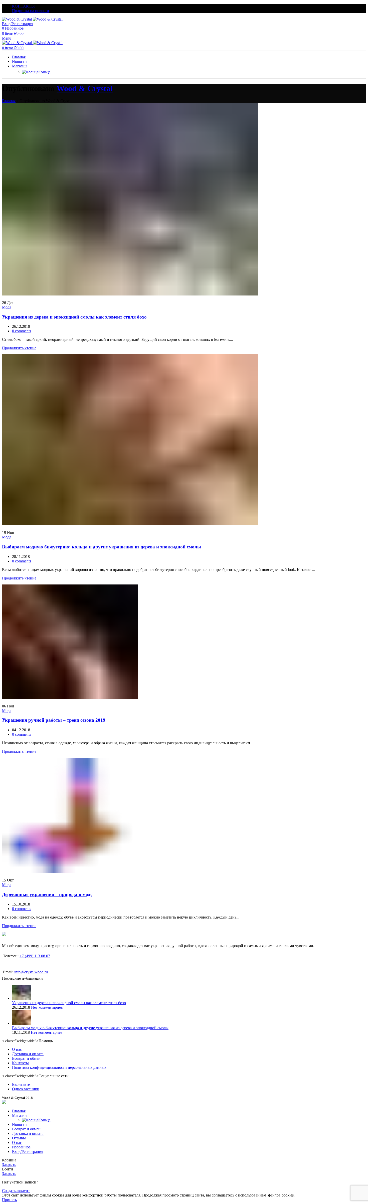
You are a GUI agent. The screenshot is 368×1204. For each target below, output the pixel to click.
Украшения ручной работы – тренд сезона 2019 (53, 720)
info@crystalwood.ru (31, 972)
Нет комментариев (47, 1007)
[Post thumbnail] (21, 998)
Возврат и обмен (26, 1058)
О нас (17, 1049)
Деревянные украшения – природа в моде (47, 894)
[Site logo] (17, 19)
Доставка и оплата (28, 1054)
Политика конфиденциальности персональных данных (59, 1067)
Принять (9, 1199)
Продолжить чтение (19, 348)
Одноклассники (25, 1089)
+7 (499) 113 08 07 (35, 956)
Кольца (44, 72)
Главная (9, 101)
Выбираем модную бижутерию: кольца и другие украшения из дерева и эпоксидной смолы (101, 546)
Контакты (20, 1063)
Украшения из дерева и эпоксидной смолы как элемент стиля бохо (74, 317)
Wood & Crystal (85, 88)
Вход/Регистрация (27, 1151)
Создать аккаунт (16, 1190)
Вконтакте (21, 1084)
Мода (6, 307)
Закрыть (9, 1164)
